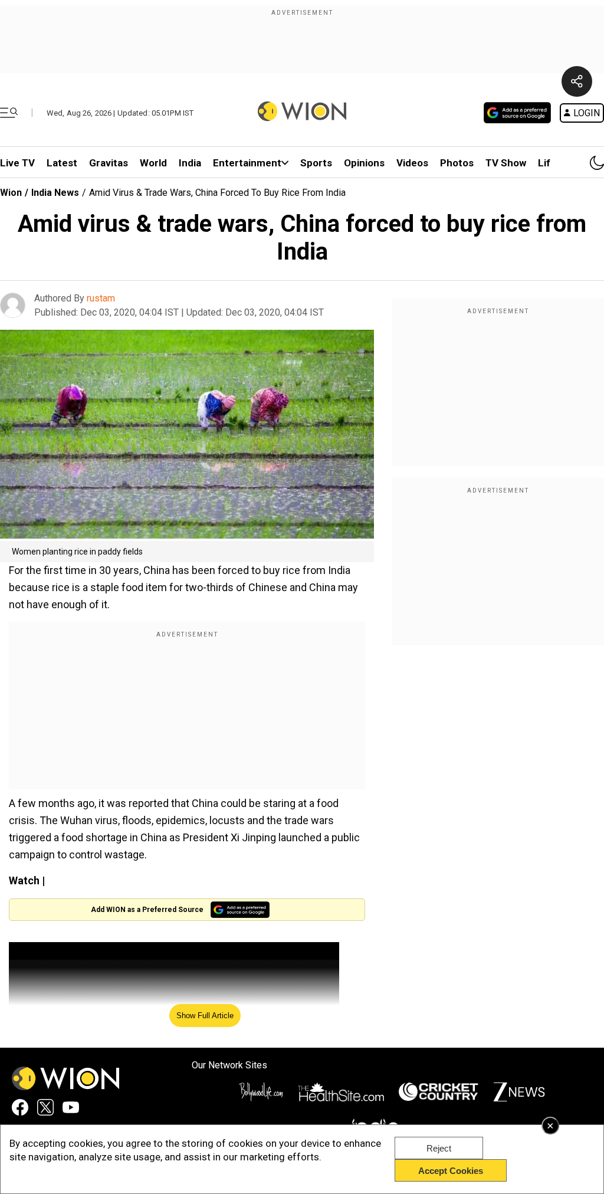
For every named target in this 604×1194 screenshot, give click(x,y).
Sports (316, 163)
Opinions (364, 163)
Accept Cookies (450, 1171)
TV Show (505, 163)
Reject (438, 1148)
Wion (11, 192)
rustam (101, 298)
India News (55, 192)
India (190, 163)
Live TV (17, 163)
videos (412, 163)
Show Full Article (205, 1015)
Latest (62, 163)
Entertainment (247, 163)
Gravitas (108, 163)
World (153, 163)
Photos (457, 163)
